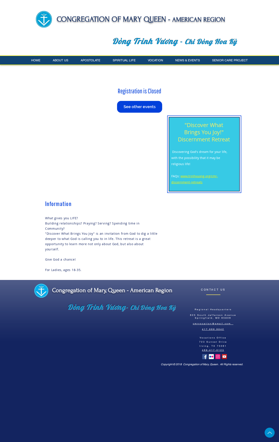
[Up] (270, 433)
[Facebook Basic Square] (204, 356)
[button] (63, 60)
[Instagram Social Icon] (217, 356)
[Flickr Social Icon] (211, 356)
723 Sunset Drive (213, 341)
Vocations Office (213, 337)
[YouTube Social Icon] (224, 356)
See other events (140, 106)
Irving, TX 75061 (213, 346)
